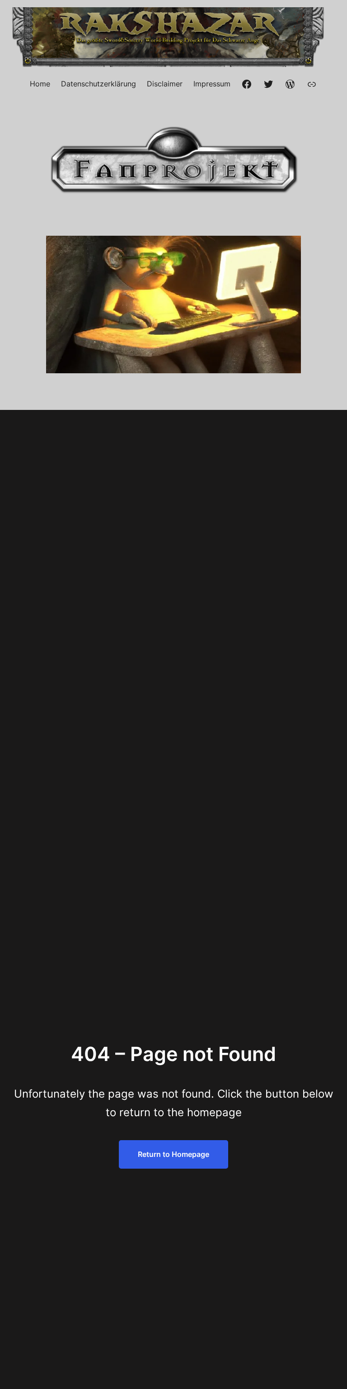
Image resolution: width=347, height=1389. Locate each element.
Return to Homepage (173, 1154)
